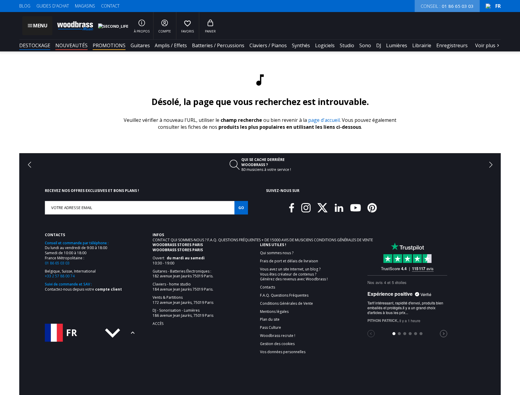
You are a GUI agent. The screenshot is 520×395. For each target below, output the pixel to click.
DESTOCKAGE (34, 45)
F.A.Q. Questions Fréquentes (234, 239)
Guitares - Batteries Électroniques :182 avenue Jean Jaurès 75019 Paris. (183, 274)
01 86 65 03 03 (57, 263)
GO (241, 207)
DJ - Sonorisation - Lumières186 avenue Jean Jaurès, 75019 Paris (183, 313)
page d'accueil (324, 120)
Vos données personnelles (282, 352)
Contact (110, 6)
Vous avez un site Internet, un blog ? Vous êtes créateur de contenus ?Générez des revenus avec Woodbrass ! (294, 274)
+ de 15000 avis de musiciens (288, 239)
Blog (24, 6)
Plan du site (270, 319)
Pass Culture (270, 327)
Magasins (85, 6)
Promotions (109, 45)
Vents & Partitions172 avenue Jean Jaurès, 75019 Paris (183, 300)
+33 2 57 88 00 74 (60, 276)
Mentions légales (274, 311)
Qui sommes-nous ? (189, 239)
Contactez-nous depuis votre (83, 289)
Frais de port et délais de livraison (289, 261)
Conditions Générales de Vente (343, 239)
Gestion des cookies (277, 343)
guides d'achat (52, 6)
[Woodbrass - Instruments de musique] (72, 25)
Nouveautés (71, 45)
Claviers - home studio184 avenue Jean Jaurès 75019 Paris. (183, 287)
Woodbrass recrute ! (277, 335)
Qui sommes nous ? (276, 253)
